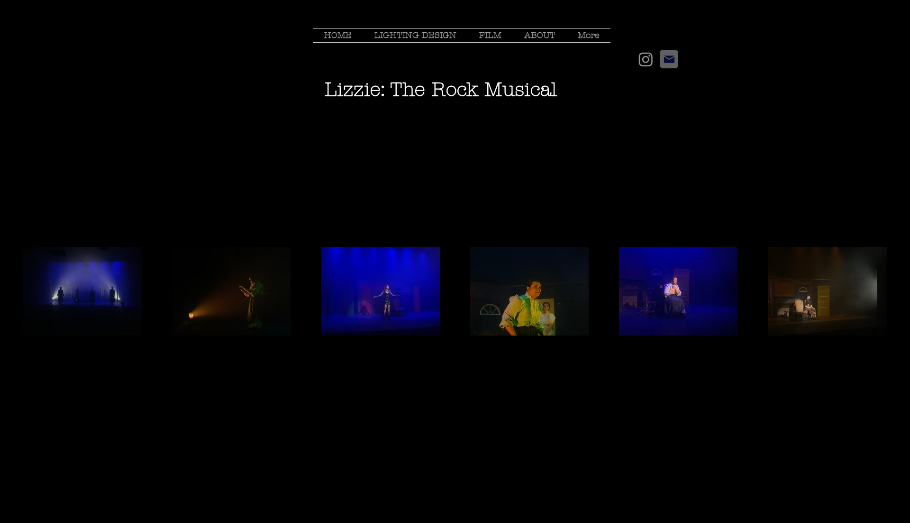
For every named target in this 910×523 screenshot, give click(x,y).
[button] (415, 35)
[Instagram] (646, 59)
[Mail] (669, 59)
